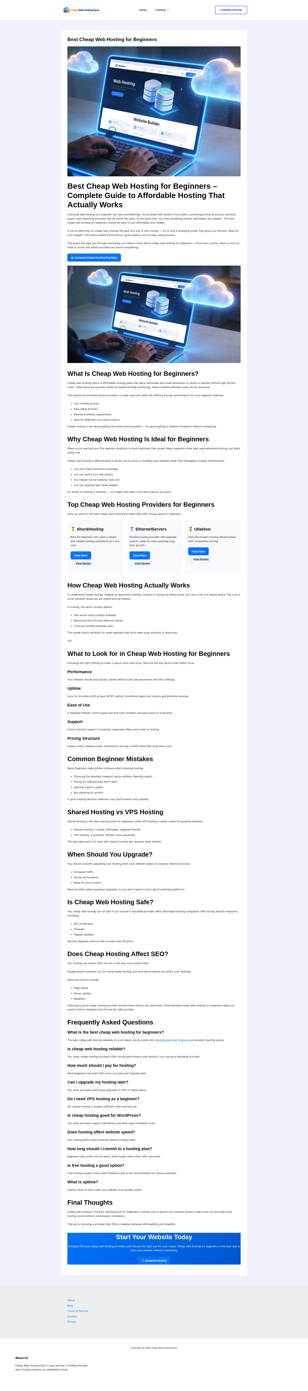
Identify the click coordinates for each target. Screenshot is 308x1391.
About (71, 1300)
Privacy (71, 1321)
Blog (70, 1305)
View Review (83, 563)
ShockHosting (163, 1040)
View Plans (81, 555)
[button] (167, 10)
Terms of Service (77, 1311)
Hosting (160, 10)
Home (143, 10)
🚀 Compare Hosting (154, 1260)
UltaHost (183, 1040)
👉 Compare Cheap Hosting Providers (94, 257)
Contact (72, 1316)
